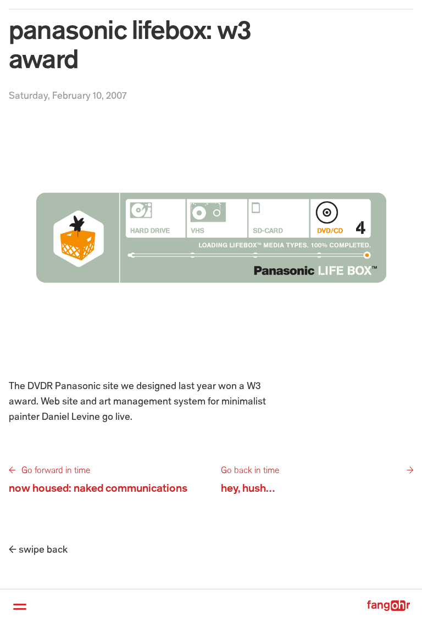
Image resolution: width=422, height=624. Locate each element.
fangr (388, 605)
